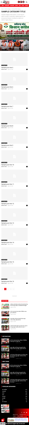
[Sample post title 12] (14, 195)
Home (2, 9)
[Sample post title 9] (14, 137)
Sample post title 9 (7, 145)
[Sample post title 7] (14, 98)
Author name (4, 69)
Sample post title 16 (7, 281)
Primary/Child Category (16, 9)
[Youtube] (23, 2)
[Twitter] (21, 2)
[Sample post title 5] (14, 59)
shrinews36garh (12, 342)
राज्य (2, 45)
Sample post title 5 (7, 67)
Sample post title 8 (7, 126)
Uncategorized (4, 65)
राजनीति (3, 30)
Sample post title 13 (7, 223)
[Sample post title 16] (14, 273)
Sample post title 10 (7, 165)
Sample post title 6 (7, 87)
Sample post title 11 (7, 184)
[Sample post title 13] (14, 214)
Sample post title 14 (7, 242)
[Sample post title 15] (14, 253)
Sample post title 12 (7, 203)
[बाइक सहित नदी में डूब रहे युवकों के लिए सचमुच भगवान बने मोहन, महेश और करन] (5, 320)
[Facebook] (19, 2)
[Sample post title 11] (14, 176)
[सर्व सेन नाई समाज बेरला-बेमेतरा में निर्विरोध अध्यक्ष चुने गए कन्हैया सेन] (11, 45)
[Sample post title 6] (14, 78)
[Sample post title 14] (14, 234)
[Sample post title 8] (14, 117)
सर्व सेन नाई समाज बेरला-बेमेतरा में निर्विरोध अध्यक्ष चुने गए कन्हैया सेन (18, 341)
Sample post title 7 (7, 106)
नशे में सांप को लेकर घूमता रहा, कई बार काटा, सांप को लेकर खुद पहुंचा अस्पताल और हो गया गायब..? (19, 356)
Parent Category (8, 9)
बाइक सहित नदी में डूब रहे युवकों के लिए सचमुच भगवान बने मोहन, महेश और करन (18, 348)
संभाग (25, 45)
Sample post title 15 (7, 262)
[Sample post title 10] (14, 156)
